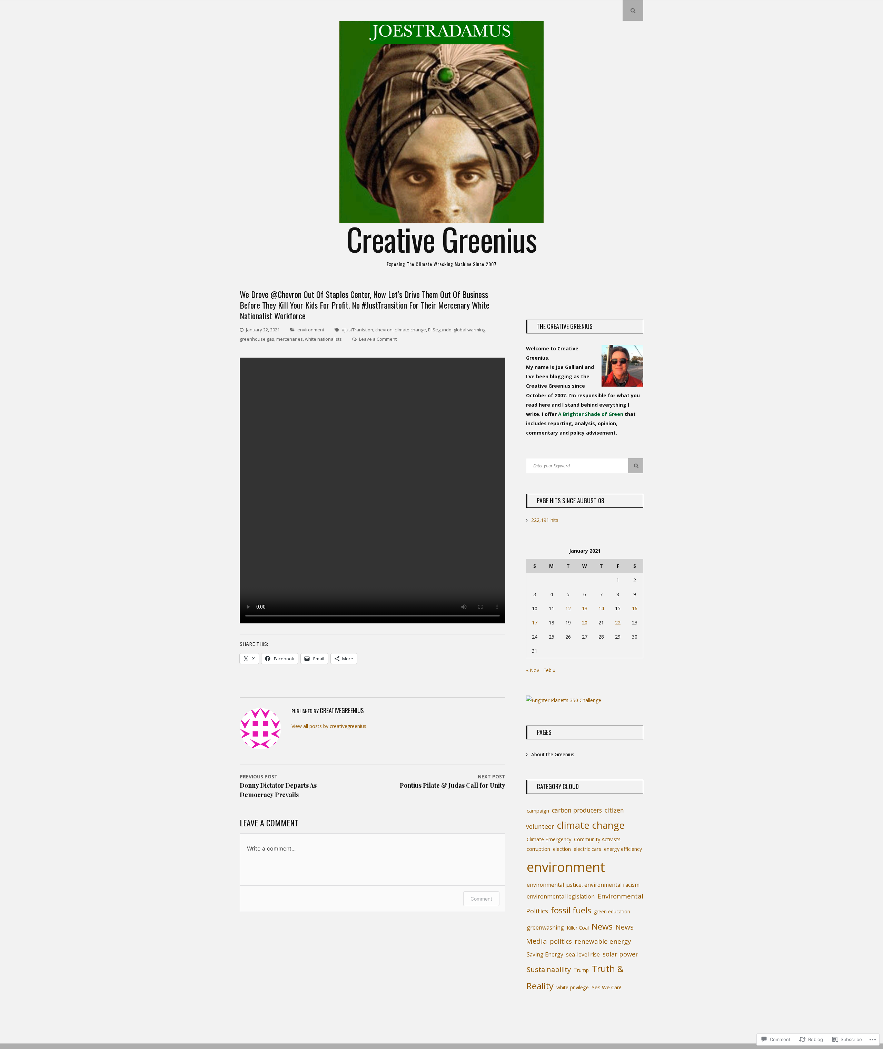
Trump (581, 970)
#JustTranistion (357, 330)
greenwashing (545, 927)
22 (618, 622)
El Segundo (440, 330)
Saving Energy (545, 954)
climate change (410, 330)
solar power (620, 954)
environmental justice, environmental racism (583, 884)
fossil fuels (571, 910)
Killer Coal (578, 927)
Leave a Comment (378, 339)
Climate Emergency (549, 839)
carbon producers (577, 810)
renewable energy (603, 941)
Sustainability (549, 969)
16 (634, 608)
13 (584, 608)
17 (534, 622)
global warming (469, 330)
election (562, 849)
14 (601, 608)
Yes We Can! (606, 987)
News (602, 926)
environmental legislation (561, 896)
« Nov (532, 670)
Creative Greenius (442, 239)
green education (612, 911)
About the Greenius (552, 754)
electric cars (587, 849)
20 (584, 622)
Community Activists (597, 839)
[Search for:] (584, 465)
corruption (538, 849)
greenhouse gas (257, 339)
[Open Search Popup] (633, 10)
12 (568, 608)
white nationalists (323, 339)
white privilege (572, 987)
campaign (538, 810)
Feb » (549, 670)
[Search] (635, 465)
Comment (481, 899)
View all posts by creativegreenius (328, 726)
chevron (384, 330)
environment (310, 330)
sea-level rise (583, 954)
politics (561, 941)
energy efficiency (623, 849)
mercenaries (289, 339)
